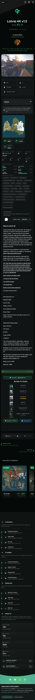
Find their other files (17, 37)
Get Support (26, 421)
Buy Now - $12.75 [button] (11, 421)
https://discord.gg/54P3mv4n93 (12, 253)
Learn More (30, 371)
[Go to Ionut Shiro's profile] (17, 42)
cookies (13, 688)
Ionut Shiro (18, 35)
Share (8, 436)
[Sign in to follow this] (17, 436)
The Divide (7, 493)
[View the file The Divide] (14, 478)
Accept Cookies (7, 697)
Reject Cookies (18, 697)
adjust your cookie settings (25, 690)
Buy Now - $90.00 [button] (18, 377)
